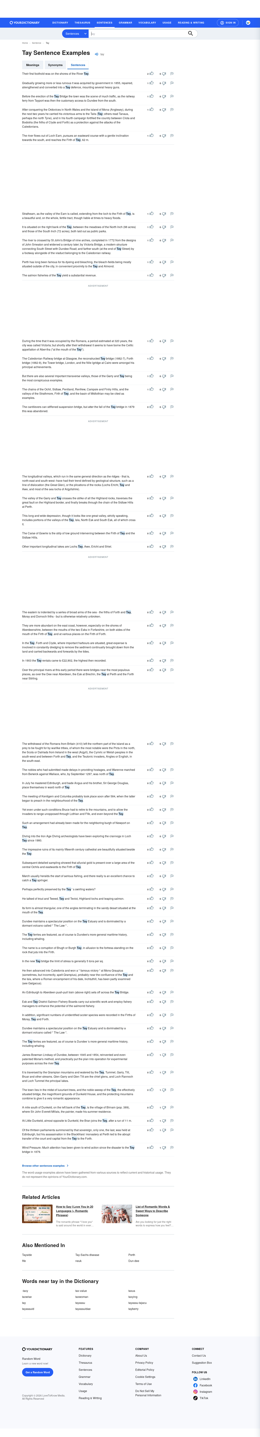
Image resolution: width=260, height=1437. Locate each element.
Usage (83, 1391)
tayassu (80, 1303)
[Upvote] (151, 74)
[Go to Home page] (25, 22)
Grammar (84, 1377)
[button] (228, 22)
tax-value (81, 1291)
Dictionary (85, 1355)
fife (24, 1261)
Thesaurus (85, 1363)
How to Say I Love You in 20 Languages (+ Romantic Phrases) (74, 1211)
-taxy (25, 1291)
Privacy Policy (144, 1363)
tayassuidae (83, 1309)
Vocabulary (86, 1384)
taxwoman (81, 1297)
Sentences (72, 34)
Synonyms (55, 65)
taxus (131, 1291)
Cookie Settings (145, 1377)
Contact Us (199, 1355)
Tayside (27, 1255)
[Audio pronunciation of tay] (96, 54)
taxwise (27, 1297)
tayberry (133, 1309)
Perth (131, 1255)
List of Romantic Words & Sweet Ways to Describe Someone (153, 1211)
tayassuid (28, 1309)
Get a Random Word (38, 1372)
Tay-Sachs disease (87, 1255)
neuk (78, 1261)
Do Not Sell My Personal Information (148, 1393)
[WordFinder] (248, 22)
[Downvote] (164, 74)
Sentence (36, 42)
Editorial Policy (144, 1370)
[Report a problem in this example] (172, 74)
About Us (141, 1355)
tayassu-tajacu (137, 1303)
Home (25, 42)
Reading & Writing (90, 1398)
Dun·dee (133, 1261)
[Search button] (192, 34)
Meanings (32, 65)
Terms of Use (143, 1384)
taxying (132, 1297)
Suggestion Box (202, 1363)
